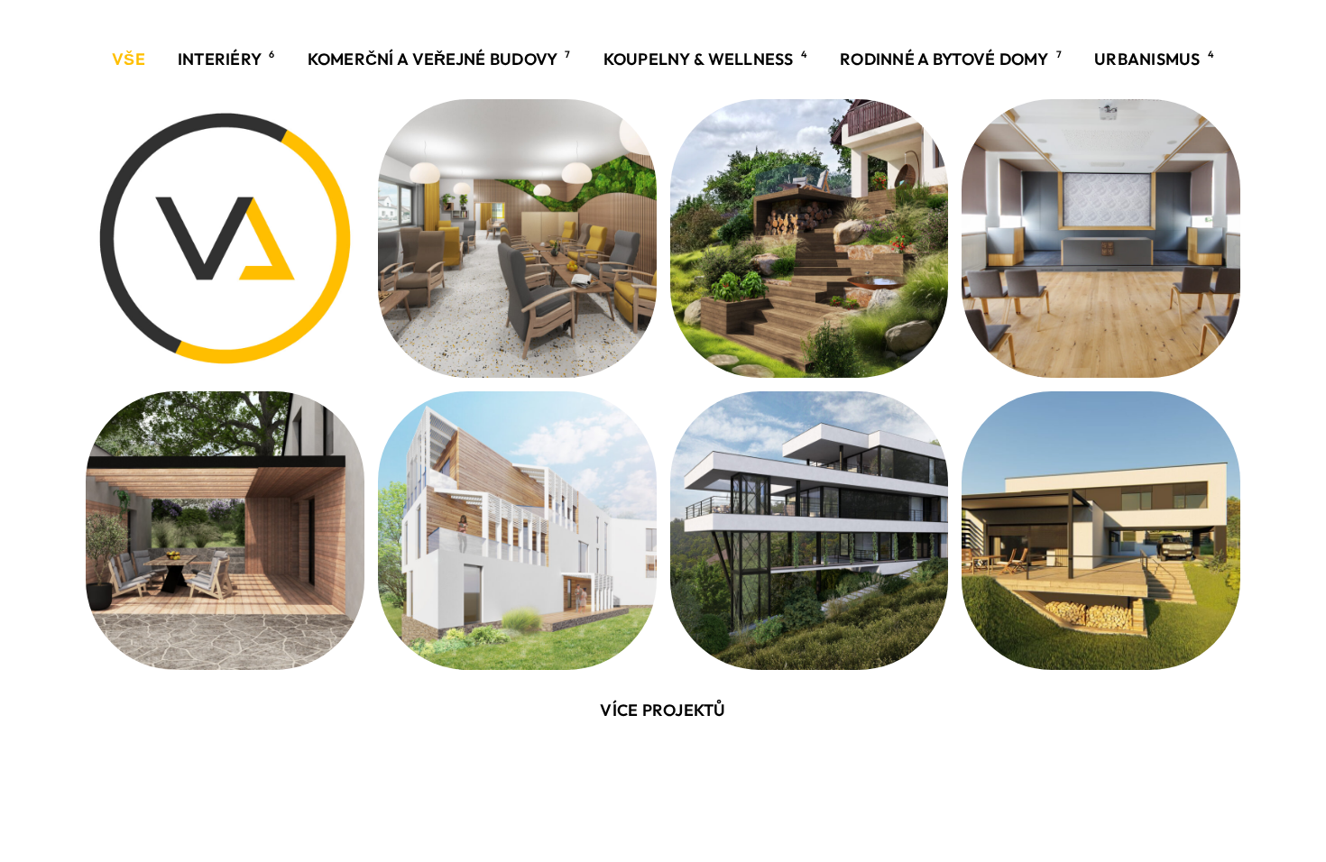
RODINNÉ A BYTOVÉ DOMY (951, 58)
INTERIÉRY (226, 58)
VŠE (128, 59)
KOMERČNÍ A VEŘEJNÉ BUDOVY (439, 58)
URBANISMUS (1154, 58)
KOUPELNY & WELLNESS (705, 58)
